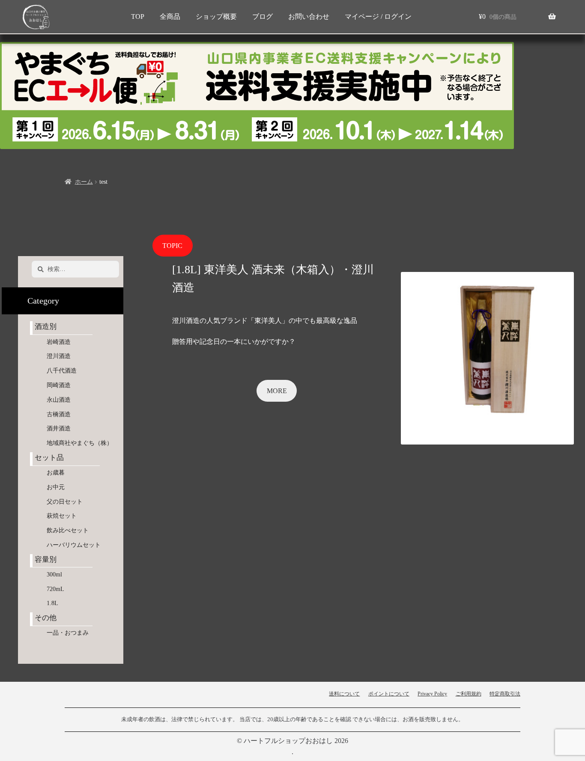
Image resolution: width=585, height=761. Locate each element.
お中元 (56, 487)
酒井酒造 (59, 428)
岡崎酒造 (59, 385)
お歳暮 (56, 472)
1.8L (52, 603)
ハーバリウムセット (74, 545)
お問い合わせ (308, 16)
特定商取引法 (504, 694)
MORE (277, 390)
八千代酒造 (62, 370)
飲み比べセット (68, 530)
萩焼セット (62, 516)
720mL (55, 589)
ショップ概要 (216, 16)
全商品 (170, 16)
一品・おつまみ (68, 633)
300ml (54, 574)
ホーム (84, 182)
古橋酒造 (59, 414)
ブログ (262, 16)
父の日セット (65, 501)
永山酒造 (62, 400)
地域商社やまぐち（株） (80, 443)
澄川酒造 (59, 356)
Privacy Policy (432, 694)
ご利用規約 (468, 694)
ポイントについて (388, 694)
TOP (137, 16)
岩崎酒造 (59, 342)
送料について (344, 694)
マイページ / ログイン (378, 16)
